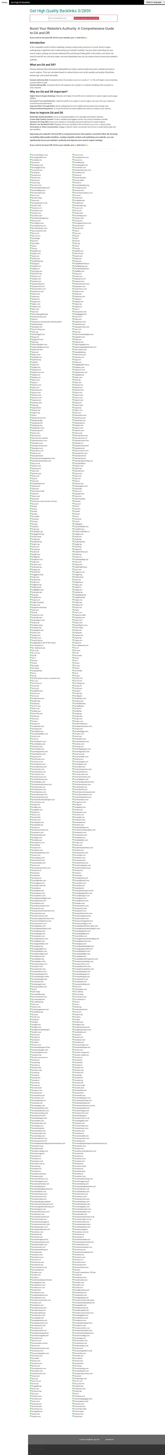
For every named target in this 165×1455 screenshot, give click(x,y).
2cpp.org (35, 405)
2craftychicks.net (80, 772)
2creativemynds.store (82, 1224)
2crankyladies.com (81, 840)
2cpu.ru (77, 481)
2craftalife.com (80, 739)
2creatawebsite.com (39, 1052)
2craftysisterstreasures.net (84, 792)
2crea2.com (78, 1037)
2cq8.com (78, 549)
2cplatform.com (38, 372)
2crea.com (36, 1035)
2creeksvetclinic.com (82, 1328)
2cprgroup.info (37, 423)
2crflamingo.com (80, 1379)
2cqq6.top (78, 602)
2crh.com (35, 1389)
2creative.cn (78, 1156)
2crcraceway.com (38, 999)
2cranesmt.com (38, 832)
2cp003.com (36, 251)
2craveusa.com (80, 860)
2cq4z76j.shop (79, 542)
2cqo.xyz (35, 595)
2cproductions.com (81, 441)
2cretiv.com (78, 1361)
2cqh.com (35, 577)
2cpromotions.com (81, 451)
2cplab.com (36, 367)
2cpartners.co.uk (80, 289)
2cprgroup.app (37, 420)
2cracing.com (37, 729)
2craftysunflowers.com (83, 795)
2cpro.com (78, 433)
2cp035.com (78, 251)
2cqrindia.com (37, 618)
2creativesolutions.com (40, 1242)
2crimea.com (37, 1404)
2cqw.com (78, 630)
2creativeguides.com (82, 1207)
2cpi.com (35, 352)
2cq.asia (77, 501)
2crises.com (78, 1414)
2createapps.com (38, 1106)
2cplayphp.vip (79, 375)
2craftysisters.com (39, 792)
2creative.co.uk (37, 1161)
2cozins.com (79, 218)
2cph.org (35, 342)
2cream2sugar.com (81, 1045)
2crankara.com (79, 838)
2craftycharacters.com (83, 769)
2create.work (37, 1088)
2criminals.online (80, 1409)
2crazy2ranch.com (81, 878)
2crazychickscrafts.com (83, 913)
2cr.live (34, 663)
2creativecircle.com (39, 1197)
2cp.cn (76, 231)
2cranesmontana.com (40, 830)
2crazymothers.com (81, 964)
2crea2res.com (79, 1040)
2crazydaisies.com (39, 926)
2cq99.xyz (78, 554)
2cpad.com (78, 276)
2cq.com (35, 504)
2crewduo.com (37, 1371)
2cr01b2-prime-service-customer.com (46, 678)
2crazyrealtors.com (39, 971)
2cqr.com (35, 610)
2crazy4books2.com (81, 880)
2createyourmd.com (39, 1141)
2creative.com (79, 1161)
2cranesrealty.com (39, 835)
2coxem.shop (37, 198)
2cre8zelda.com (80, 1032)
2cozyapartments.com (82, 223)
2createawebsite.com (40, 1108)
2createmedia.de (38, 1128)
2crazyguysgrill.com (39, 949)
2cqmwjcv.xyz (37, 592)
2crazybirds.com (80, 898)
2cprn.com (36, 433)
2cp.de (76, 236)
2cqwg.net (78, 633)
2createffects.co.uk (81, 1118)
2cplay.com (36, 375)
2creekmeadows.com (40, 1295)
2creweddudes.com (81, 1371)
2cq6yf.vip (78, 544)
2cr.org (76, 666)
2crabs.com (78, 721)
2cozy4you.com (38, 223)
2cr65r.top (35, 703)
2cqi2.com (36, 582)
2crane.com (36, 820)
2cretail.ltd (78, 1358)
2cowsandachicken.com (41, 188)
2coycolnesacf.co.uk (39, 203)
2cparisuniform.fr (38, 286)
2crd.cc (77, 1002)
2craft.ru (35, 739)
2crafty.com (78, 759)
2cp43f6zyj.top (37, 261)
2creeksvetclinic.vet (39, 1330)
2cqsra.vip (35, 623)
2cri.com (35, 1394)
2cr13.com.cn (37, 683)
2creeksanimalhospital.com (84, 1303)
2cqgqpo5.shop (37, 575)
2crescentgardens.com (40, 1353)
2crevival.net (79, 1363)
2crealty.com (79, 1042)
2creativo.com (37, 1255)
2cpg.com (35, 337)
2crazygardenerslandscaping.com (86, 939)
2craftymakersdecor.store (84, 782)
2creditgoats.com (38, 1283)
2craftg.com (79, 747)
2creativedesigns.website (41, 1202)
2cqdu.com (36, 570)
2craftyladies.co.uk (81, 779)
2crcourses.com (80, 997)
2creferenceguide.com (40, 1336)
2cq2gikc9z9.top (38, 534)
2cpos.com (78, 398)
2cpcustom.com (80, 312)
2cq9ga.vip (36, 557)
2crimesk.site (37, 1406)
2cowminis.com (80, 168)
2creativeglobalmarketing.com (43, 1207)
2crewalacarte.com (39, 1368)
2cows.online (79, 180)
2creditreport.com (38, 1285)
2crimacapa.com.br (81, 1401)
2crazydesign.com (38, 934)
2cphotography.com (81, 344)
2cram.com (36, 815)
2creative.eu (78, 1164)
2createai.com (37, 1103)
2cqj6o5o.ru (78, 582)
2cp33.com (78, 256)
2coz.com (78, 211)
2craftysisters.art (80, 789)
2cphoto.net (78, 342)
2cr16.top (35, 686)
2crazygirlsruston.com (82, 941)
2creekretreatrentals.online (84, 1300)
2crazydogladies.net (81, 934)
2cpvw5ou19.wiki (38, 491)
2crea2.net (36, 1040)
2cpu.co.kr (35, 476)
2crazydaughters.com (82, 931)
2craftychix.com (38, 774)
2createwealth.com (81, 1136)
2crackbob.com (37, 731)
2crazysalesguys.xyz (39, 979)
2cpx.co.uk (36, 496)
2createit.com (79, 1123)
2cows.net (36, 180)
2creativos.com (37, 1257)
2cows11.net (36, 185)
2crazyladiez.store (38, 961)
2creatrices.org (37, 1265)
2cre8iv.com (36, 1025)
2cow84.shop (79, 162)
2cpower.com (37, 403)
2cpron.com (36, 453)
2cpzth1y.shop (79, 499)
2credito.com (79, 1283)
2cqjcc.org (78, 585)
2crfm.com (78, 1381)
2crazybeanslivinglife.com (41, 898)
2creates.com (79, 1131)
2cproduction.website (40, 438)
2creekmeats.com (38, 1298)
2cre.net (35, 1015)
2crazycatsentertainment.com (43, 911)
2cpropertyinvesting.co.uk (41, 461)
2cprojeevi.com (37, 448)
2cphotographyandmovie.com (85, 347)
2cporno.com (37, 398)
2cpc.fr (77, 309)
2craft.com (36, 736)
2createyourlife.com (81, 1138)
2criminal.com (37, 1409)
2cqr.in (76, 610)
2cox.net (77, 195)
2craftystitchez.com (39, 795)
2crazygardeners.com (40, 939)
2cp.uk (76, 246)
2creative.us (78, 1174)
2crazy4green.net (38, 883)
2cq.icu (34, 509)
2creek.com (78, 1288)
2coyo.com (78, 208)
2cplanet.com (79, 367)
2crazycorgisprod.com (82, 916)
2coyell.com (78, 203)
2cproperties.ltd (80, 456)
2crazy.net (36, 873)
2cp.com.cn (36, 236)
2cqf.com (77, 570)
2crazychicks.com (38, 913)
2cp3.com (35, 256)
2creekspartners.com (40, 1323)
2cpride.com (78, 425)
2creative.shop (79, 1171)
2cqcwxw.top (37, 567)
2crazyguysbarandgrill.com (84, 946)
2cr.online (35, 666)
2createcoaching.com (40, 1113)
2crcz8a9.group (37, 1002)
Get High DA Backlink (20, 2)
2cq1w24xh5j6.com (81, 527)
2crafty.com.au (37, 762)
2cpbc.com (36, 304)
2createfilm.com (38, 1121)
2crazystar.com (37, 982)
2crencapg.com (80, 1338)
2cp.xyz (77, 248)
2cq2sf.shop (36, 537)
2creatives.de (37, 1234)
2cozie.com (78, 213)
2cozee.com (36, 213)
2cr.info (34, 661)
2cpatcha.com (79, 297)
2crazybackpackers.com (83, 893)
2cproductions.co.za (39, 441)
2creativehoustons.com (41, 1212)
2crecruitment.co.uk (39, 1267)
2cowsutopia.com (38, 193)
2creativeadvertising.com (83, 1179)
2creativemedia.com (39, 1219)
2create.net (78, 1078)
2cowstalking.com (38, 190)
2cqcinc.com (36, 565)
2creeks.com (36, 1303)
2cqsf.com (78, 620)
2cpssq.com (36, 468)
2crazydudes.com (38, 936)
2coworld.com (37, 170)
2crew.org (77, 1366)
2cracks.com (79, 734)
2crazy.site (36, 875)
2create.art (78, 1057)
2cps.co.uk (36, 463)
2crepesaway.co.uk (81, 1346)
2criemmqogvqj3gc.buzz (83, 1399)
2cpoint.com (79, 390)
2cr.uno (77, 676)
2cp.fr (76, 238)
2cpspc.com (78, 466)
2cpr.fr (34, 415)
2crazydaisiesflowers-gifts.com (86, 926)
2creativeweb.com (38, 1247)
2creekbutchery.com (81, 1290)
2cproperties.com (80, 453)
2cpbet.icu (78, 307)
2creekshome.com (81, 1318)
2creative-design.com (40, 1151)
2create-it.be (36, 1055)
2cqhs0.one (36, 580)
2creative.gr (36, 1166)
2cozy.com (78, 221)
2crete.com (36, 1361)
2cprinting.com (37, 430)
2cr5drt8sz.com (80, 698)
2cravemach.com (38, 860)
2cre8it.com (78, 1022)
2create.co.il (78, 1068)
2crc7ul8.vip (78, 992)
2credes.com (37, 1272)
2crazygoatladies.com (40, 944)
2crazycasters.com (81, 906)
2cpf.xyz (77, 332)
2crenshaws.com (80, 1343)
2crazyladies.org (38, 959)
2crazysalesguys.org (81, 977)
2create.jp (78, 1075)
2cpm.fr (35, 382)
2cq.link (77, 511)
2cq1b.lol (35, 527)
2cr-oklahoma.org (38, 648)
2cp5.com (78, 261)
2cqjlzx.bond (36, 587)
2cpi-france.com (80, 350)
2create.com (79, 1070)
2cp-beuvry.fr (79, 226)
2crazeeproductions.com (41, 868)
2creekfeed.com (80, 1293)
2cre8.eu (77, 1017)
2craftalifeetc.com (39, 741)
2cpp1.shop (78, 405)
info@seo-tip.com (92, 1439)
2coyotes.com (37, 211)
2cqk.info (77, 587)
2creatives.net (37, 1237)
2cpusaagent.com (81, 486)
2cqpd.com (36, 600)
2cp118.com (78, 253)
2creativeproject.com (40, 1227)
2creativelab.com (80, 1214)
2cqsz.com (78, 623)
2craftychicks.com (39, 772)
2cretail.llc (35, 1358)
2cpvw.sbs (78, 489)
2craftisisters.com (39, 754)
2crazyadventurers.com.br (84, 891)
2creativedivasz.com (82, 1202)
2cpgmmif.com (37, 339)
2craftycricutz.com (39, 777)
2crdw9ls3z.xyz (37, 1012)
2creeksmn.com (80, 1320)
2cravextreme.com (81, 863)
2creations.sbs (37, 1148)
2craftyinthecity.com (39, 779)
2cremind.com (37, 1338)
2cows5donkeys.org (81, 185)
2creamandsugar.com (82, 1047)
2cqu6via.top (36, 628)
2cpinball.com (37, 357)
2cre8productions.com (82, 1030)
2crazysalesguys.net (81, 974)
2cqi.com (77, 580)
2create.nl (35, 1080)
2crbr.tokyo (36, 992)
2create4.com (37, 1093)
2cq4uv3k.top (37, 542)
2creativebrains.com (81, 1191)
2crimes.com (79, 1404)
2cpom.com (36, 393)
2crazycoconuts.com (40, 916)
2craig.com (36, 805)
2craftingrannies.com (40, 752)
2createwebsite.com (39, 1138)
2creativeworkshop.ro (40, 1250)
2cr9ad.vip (78, 714)
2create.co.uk (37, 1070)
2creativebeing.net (38, 1186)
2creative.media (80, 1166)
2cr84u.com (36, 711)
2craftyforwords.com (82, 777)
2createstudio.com (39, 1133)
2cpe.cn (35, 319)
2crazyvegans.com (39, 984)
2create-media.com (81, 1055)
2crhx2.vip (78, 1391)
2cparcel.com (79, 281)
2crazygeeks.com (38, 941)
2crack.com (78, 729)
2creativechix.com (81, 1194)
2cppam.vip (36, 410)
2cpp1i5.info (36, 408)
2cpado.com (36, 279)
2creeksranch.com (39, 1325)
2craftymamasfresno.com (42, 784)
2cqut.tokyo (78, 628)
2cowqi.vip (36, 173)
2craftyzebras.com (81, 800)
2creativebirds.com (39, 1191)
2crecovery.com (80, 1265)
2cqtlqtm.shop (37, 625)
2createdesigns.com (39, 1118)
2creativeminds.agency (40, 1222)
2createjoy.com (37, 1126)
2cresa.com (78, 1348)
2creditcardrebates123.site (42, 1280)
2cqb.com (35, 562)
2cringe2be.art (37, 1411)
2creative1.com (80, 1176)
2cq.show (77, 519)
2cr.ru (34, 673)
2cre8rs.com (36, 1032)
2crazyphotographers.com (84, 969)
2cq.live (34, 514)
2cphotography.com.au (40, 347)
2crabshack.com (38, 726)
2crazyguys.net (37, 946)
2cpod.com (78, 388)
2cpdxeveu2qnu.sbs (39, 317)
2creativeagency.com (40, 1181)
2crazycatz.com (80, 911)
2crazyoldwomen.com (82, 966)
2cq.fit (76, 506)
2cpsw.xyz (78, 468)
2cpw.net (35, 494)
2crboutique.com (80, 989)
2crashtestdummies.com (83, 848)
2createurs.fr (79, 1133)
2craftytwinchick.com (40, 797)
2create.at (36, 1060)
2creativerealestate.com (41, 1229)
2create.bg (36, 1063)
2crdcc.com (36, 1007)
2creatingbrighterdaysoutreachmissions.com (48, 1143)
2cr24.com (78, 688)
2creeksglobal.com (81, 1315)
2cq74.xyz (78, 547)
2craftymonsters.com (82, 784)
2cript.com (36, 1414)
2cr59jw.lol (78, 696)
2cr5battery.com (38, 698)
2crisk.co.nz (36, 1416)
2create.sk (36, 1085)
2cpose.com (36, 400)
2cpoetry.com (37, 390)
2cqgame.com (79, 572)
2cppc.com (78, 410)
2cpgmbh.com (79, 337)
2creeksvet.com (80, 1325)
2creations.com (80, 1146)
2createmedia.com (81, 1126)
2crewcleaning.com (81, 1368)
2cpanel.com (36, 281)
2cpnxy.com (78, 385)
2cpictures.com (80, 355)
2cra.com (35, 719)
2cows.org (36, 183)
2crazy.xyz (78, 875)
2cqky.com (78, 590)
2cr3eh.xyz (78, 693)
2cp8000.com (79, 271)
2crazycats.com (38, 908)
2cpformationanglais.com (84, 334)
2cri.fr (76, 1394)
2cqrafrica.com (37, 615)
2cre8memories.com (82, 1027)
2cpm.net (77, 382)
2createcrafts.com (81, 1113)
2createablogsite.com (82, 1098)
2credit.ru (35, 1277)
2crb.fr (34, 989)
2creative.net (37, 1169)
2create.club (36, 1068)
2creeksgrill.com (38, 1318)
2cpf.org (35, 332)
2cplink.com (36, 377)
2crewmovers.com (39, 1374)
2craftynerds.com (38, 787)
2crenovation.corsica (39, 1343)
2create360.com (80, 1090)
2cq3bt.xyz (36, 539)
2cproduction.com (81, 436)
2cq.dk (34, 506)
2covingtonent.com (81, 157)
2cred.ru (77, 1270)
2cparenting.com (38, 284)
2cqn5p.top (78, 592)
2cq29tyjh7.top (37, 532)
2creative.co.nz (80, 1159)
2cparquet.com (80, 286)
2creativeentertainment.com (42, 1204)
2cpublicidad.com (38, 484)
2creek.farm (36, 1290)
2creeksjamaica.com (39, 1320)
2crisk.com (78, 1416)
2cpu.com (78, 476)
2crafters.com (37, 747)
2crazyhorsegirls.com (40, 954)
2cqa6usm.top (37, 559)
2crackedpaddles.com (40, 734)
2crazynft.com (37, 966)
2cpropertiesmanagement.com (43, 458)
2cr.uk (34, 676)
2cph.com (78, 339)
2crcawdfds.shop (38, 994)
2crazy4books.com (39, 880)
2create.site (78, 1083)
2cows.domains (80, 178)
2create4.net (79, 1093)
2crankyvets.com (38, 843)
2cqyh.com (78, 640)
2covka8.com (37, 160)
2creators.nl (36, 1260)
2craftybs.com (79, 767)
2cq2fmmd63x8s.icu (81, 532)
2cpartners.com (38, 291)
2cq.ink (34, 511)
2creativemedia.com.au (82, 1219)
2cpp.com (78, 403)
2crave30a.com (80, 855)
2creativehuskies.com (82, 1212)
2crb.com (77, 987)
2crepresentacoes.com (40, 1348)
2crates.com (79, 850)
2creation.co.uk (37, 1146)
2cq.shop (35, 519)
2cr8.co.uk (35, 709)
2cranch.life (36, 817)
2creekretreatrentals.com (41, 1300)
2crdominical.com (80, 1009)
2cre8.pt (35, 1022)
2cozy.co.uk (36, 221)
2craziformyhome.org (82, 868)
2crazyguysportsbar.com (83, 949)
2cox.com (35, 195)
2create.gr (35, 1073)
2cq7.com (35, 547)
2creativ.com (79, 1148)
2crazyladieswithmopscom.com (86, 959)
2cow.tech (36, 162)
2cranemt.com (79, 820)
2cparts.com (79, 291)
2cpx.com (77, 496)
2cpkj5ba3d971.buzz (81, 365)
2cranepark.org (37, 825)
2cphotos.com (37, 350)
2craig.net (78, 805)
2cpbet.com (36, 307)
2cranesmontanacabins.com (85, 830)
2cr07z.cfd (78, 678)
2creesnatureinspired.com (84, 1333)
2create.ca (36, 1065)
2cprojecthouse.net (81, 446)
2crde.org (77, 1007)
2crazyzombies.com (39, 987)
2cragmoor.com (80, 802)
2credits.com (79, 1285)
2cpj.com (77, 360)
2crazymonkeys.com (39, 964)
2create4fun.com (38, 1095)
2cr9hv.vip (35, 716)
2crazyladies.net (80, 956)
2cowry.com (36, 175)
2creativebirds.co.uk (81, 1189)
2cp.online (35, 243)
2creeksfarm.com (38, 1315)
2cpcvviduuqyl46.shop (40, 314)
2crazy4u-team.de (38, 886)
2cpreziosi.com (80, 418)
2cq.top (34, 521)
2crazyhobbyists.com (82, 951)
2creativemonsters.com (41, 1224)
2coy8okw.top (79, 200)
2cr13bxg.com (79, 683)
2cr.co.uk (35, 650)
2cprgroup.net (79, 423)
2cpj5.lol (35, 362)
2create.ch (78, 1065)
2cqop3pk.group (80, 595)
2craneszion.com (80, 835)
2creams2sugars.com (40, 1050)
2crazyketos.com (38, 956)
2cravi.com (36, 865)
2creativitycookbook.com (83, 1252)
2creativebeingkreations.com (85, 1186)
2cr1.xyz (35, 681)
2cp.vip (34, 248)
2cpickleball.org (80, 352)
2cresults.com (37, 1356)
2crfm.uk (35, 1384)
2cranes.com (79, 825)
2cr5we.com (78, 701)
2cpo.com (35, 388)
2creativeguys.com (39, 1209)
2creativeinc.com (38, 1214)
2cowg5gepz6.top (38, 168)
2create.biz (78, 1063)
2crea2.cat (36, 1037)
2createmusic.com (81, 1128)
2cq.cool (77, 504)
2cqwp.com (36, 635)
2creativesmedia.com (82, 1239)
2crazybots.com (38, 903)
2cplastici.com (79, 370)
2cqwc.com (36, 633)
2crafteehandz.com (81, 741)
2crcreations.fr (79, 999)
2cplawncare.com (80, 372)
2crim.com (36, 1401)
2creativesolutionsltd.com (84, 1242)
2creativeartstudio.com (40, 1184)
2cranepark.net (79, 822)
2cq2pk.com (78, 534)
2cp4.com (78, 259)
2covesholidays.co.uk (40, 155)
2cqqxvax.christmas (39, 607)
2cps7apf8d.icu (80, 463)
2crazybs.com (79, 903)
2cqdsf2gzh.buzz (80, 567)
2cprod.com (36, 436)
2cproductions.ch (80, 438)
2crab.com (78, 719)
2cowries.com (79, 173)
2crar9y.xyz (36, 845)
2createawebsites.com (40, 1111)
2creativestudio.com (39, 1245)
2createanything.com (82, 1103)
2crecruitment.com (81, 1267)
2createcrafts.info (39, 1116)
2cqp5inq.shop (79, 597)
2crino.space (79, 1411)
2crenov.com (36, 1341)
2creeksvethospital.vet (40, 1333)
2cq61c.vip (36, 544)
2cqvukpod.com (38, 630)
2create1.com (37, 1090)
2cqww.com (78, 635)
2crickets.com (79, 1396)
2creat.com (78, 1050)
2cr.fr (34, 658)
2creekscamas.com (39, 1308)
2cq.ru (76, 516)
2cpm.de (77, 380)
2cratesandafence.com (40, 853)
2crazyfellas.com (80, 936)
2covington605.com (39, 157)
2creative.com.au (38, 1164)
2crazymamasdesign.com (83, 961)
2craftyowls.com (80, 787)
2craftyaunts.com (38, 764)
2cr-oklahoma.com (81, 645)
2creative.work (37, 1176)
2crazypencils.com (39, 969)
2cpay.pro (77, 299)
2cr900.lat (78, 711)
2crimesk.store (79, 1406)
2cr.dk (34, 656)
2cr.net (76, 663)
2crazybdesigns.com (82, 896)
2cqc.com (78, 562)
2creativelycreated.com (40, 1217)
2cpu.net (77, 479)
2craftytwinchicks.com (82, 797)
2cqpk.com (78, 600)
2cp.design (36, 238)
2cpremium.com (80, 415)
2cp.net (77, 241)
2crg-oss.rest (79, 1384)
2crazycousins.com (81, 918)
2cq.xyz (34, 524)
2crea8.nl (35, 1042)
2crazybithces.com (81, 901)
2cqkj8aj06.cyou (38, 590)
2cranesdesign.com (81, 827)
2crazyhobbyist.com (39, 951)
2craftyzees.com (38, 802)
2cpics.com (36, 355)
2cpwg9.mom (79, 494)
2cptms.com (36, 473)
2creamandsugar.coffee (41, 1047)
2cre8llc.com (36, 1027)
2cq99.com (36, 554)
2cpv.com (35, 489)
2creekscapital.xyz (38, 1313)
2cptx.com (78, 473)
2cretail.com (79, 1356)
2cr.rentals (78, 671)
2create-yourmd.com (40, 1057)
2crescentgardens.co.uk (83, 1351)
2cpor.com (78, 393)
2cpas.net (78, 294)
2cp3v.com (36, 259)
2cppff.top (36, 413)
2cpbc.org (78, 304)
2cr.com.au (36, 653)
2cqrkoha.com (79, 618)
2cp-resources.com (39, 231)
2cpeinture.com (80, 322)
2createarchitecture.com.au (84, 1106)
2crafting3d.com (38, 749)
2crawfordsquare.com (82, 865)
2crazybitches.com (39, 901)
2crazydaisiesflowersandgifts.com (87, 929)
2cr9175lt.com (37, 714)
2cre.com (77, 1012)
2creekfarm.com (38, 1293)
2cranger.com (37, 838)
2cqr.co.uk (78, 607)
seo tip (42, 1446)
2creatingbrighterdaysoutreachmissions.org (90, 1143)
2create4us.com (38, 1098)
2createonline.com (39, 1131)
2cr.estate (78, 656)
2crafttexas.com (38, 759)
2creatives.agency (81, 1229)
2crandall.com (79, 817)
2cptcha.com (79, 471)
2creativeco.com (80, 1197)
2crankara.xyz (37, 840)
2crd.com (35, 1004)
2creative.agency (38, 1154)
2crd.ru (76, 1004)
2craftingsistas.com (81, 752)
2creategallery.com (81, 1121)
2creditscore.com (38, 1288)
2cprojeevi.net (79, 448)
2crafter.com (79, 744)
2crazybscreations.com (40, 906)
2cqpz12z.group (38, 602)
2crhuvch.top (37, 1391)
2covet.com (78, 155)
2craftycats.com (38, 769)
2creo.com (36, 1346)
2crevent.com (37, 1363)
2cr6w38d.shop (80, 703)
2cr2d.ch (77, 691)
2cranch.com (79, 815)
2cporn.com (78, 395)
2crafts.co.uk (79, 754)
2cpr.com (77, 413)
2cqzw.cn (77, 643)
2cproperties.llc (37, 456)
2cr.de (76, 653)
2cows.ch (77, 175)
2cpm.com (36, 380)
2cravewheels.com (39, 863)
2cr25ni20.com (37, 691)
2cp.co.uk (35, 233)
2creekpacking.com (81, 1298)
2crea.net (77, 1035)
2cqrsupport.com (38, 620)
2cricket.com (37, 1396)
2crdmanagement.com (40, 1009)
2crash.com (36, 848)
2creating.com (79, 1141)
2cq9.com (35, 552)
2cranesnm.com (80, 832)
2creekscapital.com (81, 1310)
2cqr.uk (34, 612)
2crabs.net (36, 724)
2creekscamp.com (39, 1310)
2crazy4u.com (79, 886)
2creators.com (79, 1257)
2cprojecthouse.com (39, 446)
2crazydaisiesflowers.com (41, 929)
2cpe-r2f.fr (78, 317)
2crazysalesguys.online (40, 977)
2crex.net (77, 1376)
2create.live (36, 1078)
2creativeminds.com (81, 1222)
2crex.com (36, 1376)
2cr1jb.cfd (78, 686)
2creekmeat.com (80, 1295)
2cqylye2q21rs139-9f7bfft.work (43, 643)
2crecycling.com (38, 1270)
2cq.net (77, 514)
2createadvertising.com (83, 1100)
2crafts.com (36, 757)
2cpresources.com (39, 418)
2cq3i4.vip (77, 539)
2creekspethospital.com (83, 1323)
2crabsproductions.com (83, 726)
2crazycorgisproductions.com (43, 918)
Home (4, 2)
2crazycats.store (80, 908)
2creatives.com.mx (81, 1232)
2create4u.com (80, 1095)
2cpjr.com (77, 362)
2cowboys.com (37, 165)
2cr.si (76, 673)
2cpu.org (35, 481)
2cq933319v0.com (81, 552)
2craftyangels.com (81, 762)
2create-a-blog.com (81, 1052)
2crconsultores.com (39, 997)
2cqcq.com (78, 565)
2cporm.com (36, 395)
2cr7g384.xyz (79, 706)
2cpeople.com (37, 327)
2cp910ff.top (37, 274)
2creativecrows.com (81, 1199)
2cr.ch (76, 648)
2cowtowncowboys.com (83, 193)
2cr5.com (35, 696)
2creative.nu (78, 1169)
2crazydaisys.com (38, 931)
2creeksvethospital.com (83, 1330)
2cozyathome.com (39, 226)
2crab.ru (35, 721)
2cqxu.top (78, 638)
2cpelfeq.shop (37, 324)
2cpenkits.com (79, 324)
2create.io (35, 1075)
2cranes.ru (36, 827)
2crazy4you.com (38, 891)
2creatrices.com (38, 1262)
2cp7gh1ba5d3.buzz (81, 269)
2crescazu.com (37, 1351)
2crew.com (36, 1366)
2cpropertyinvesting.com (83, 461)
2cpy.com (35, 499)
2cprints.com (79, 430)
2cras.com (78, 845)
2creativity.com (80, 1250)
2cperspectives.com (81, 327)
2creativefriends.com (82, 1204)
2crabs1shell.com (80, 724)
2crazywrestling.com (82, 984)
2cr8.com (77, 709)
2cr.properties (37, 671)
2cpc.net (35, 312)
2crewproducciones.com (83, 1374)
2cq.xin (76, 521)
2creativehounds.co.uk (82, 1209)
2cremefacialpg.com (82, 1336)
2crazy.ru (77, 873)
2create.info (78, 1073)
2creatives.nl (79, 1237)
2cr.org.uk (35, 668)
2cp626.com (36, 266)
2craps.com (78, 843)
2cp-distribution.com (39, 228)
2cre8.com (36, 1017)
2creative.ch (36, 1156)
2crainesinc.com (80, 812)
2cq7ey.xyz (36, 549)
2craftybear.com (80, 764)
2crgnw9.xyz (78, 1386)
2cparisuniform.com (81, 284)
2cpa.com (78, 274)
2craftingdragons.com (82, 749)
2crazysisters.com (81, 979)
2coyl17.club (36, 206)
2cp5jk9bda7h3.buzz (81, 264)
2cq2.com (35, 529)
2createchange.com (81, 1111)
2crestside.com (80, 1353)
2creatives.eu (79, 1234)
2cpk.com (35, 365)
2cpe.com (78, 319)
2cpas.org (35, 297)
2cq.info (77, 509)
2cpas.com (36, 294)
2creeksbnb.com (80, 1305)
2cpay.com (36, 299)
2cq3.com (78, 537)
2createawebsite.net (82, 1108)
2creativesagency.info (40, 1239)
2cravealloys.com (38, 858)
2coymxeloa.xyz (80, 206)
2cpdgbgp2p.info (80, 314)
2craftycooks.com (81, 774)
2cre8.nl (77, 1020)
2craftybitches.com (39, 767)
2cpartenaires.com (39, 289)
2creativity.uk (37, 1252)
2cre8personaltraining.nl (41, 1030)
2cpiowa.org (36, 360)
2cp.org (77, 243)
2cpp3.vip (77, 408)
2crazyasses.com (38, 893)
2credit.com (36, 1275)
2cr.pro (76, 668)
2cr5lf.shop (36, 701)
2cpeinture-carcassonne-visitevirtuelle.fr (47, 322)
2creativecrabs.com (39, 1199)
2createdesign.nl (80, 1116)
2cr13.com (78, 681)
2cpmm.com (36, 385)
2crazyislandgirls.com (82, 954)
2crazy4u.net (79, 888)
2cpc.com (35, 309)
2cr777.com (36, 706)
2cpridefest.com (38, 428)
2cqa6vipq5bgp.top (81, 559)
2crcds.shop (78, 994)
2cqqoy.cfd (78, 605)
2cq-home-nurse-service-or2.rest (44, 501)
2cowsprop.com (80, 188)
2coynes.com (37, 208)
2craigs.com (36, 807)
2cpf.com (77, 329)
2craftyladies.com (38, 782)
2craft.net (78, 736)
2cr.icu (76, 658)
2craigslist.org (37, 810)
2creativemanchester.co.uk (84, 1217)
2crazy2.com (36, 878)
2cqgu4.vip (78, 575)
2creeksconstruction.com (84, 1313)
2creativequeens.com (82, 1227)
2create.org (78, 1080)
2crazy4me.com (80, 883)
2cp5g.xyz (35, 264)
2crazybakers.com (38, 896)
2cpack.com (36, 276)
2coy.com (35, 200)
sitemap (40, 1449)
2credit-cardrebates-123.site (85, 1272)
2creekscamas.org (81, 1308)
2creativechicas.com (39, 1194)
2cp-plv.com (78, 228)
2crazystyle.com (80, 982)
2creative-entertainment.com (85, 1151)
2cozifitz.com (37, 216)
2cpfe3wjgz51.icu (38, 334)
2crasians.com (37, 850)
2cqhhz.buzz (79, 577)
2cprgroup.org (37, 425)
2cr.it (76, 661)
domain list (110, 1439)
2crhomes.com (80, 1389)
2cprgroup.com (80, 420)
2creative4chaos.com (40, 1179)
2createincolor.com (39, 1123)
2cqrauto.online (80, 615)
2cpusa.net (36, 486)
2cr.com (77, 650)
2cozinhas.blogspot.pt (40, 218)
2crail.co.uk (78, 810)
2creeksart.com (38, 1305)
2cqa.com (78, 557)
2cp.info (35, 241)
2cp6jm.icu (36, 269)
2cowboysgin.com (81, 165)
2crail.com (36, 812)
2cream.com (36, 1045)
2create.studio (79, 1085)
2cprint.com (78, 428)
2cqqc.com (36, 605)
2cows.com (36, 178)
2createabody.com (39, 1100)
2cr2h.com (36, 693)
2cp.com (77, 233)
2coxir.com (78, 198)
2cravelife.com (79, 858)
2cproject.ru (78, 443)
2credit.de (78, 1275)
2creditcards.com (80, 1280)
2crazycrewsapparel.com (83, 921)
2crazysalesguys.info (40, 974)
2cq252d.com (79, 529)
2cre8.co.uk (78, 1015)
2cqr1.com (78, 612)
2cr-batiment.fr (37, 645)
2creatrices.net (80, 1262)
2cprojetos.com (38, 451)
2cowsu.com (79, 190)
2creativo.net (79, 1255)
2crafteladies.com (38, 744)
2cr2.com (35, 688)
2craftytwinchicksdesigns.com (43, 800)
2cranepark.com (38, 822)
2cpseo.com (36, 466)
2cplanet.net (36, 370)
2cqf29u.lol (36, 572)
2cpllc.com (78, 377)
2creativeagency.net (81, 1181)
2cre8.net (35, 1020)
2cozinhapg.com (80, 216)
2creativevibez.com (81, 1245)
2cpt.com (35, 471)
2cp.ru (34, 246)
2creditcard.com (80, 1277)
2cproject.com (37, 443)
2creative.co (36, 1159)
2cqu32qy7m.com (80, 625)
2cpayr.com (36, 302)
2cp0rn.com (36, 253)
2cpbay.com (78, 302)
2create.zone (79, 1088)
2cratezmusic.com (81, 853)
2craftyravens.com (39, 789)
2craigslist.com (80, 807)
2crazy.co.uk (36, 870)
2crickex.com (37, 1399)
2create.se (36, 1083)
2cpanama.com (80, 279)
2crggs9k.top (37, 1386)
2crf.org (35, 1379)
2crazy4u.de (36, 888)
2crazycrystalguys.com (82, 924)
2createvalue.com (38, 1136)
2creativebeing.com (81, 1184)
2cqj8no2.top (37, 585)
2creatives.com (37, 1232)
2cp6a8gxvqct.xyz (80, 266)
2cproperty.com (80, 458)
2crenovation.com (81, 1341)
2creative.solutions (39, 1174)
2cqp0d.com (36, 597)
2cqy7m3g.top (37, 640)
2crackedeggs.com (81, 731)
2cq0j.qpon (78, 524)
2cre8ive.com (79, 1025)
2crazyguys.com (80, 944)
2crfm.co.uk (36, 1381)
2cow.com (78, 160)
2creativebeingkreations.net (42, 1189)
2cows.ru (77, 183)
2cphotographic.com (39, 344)
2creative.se (36, 1171)
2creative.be (78, 1154)
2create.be (78, 1060)
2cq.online (35, 516)
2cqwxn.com (36, 638)
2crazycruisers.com (39, 924)
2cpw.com (78, 491)
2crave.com (36, 855)
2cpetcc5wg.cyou (38, 329)
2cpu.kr (34, 479)
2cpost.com (78, 400)
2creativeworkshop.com (83, 1247)
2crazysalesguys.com (82, 971)
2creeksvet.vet (37, 1328)
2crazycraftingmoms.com (41, 921)
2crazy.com (78, 870)
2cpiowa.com (79, 357)
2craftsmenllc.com (81, 757)
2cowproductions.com (82, 170)
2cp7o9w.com (37, 271)
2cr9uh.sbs (78, 716)
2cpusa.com (78, 484)
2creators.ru (78, 1260)
